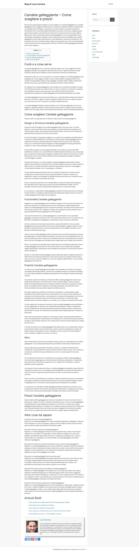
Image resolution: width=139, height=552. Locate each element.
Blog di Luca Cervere (34, 4)
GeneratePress (81, 549)
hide (39, 50)
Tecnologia (95, 57)
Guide (94, 46)
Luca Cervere (45, 520)
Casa (93, 38)
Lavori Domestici (97, 52)
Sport (94, 54)
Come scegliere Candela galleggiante (37, 55)
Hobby (94, 49)
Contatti (110, 4)
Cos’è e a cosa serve (32, 53)
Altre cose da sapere (32, 59)
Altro (93, 35)
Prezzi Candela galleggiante (34, 57)
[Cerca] (112, 20)
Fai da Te (95, 43)
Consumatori (96, 41)
